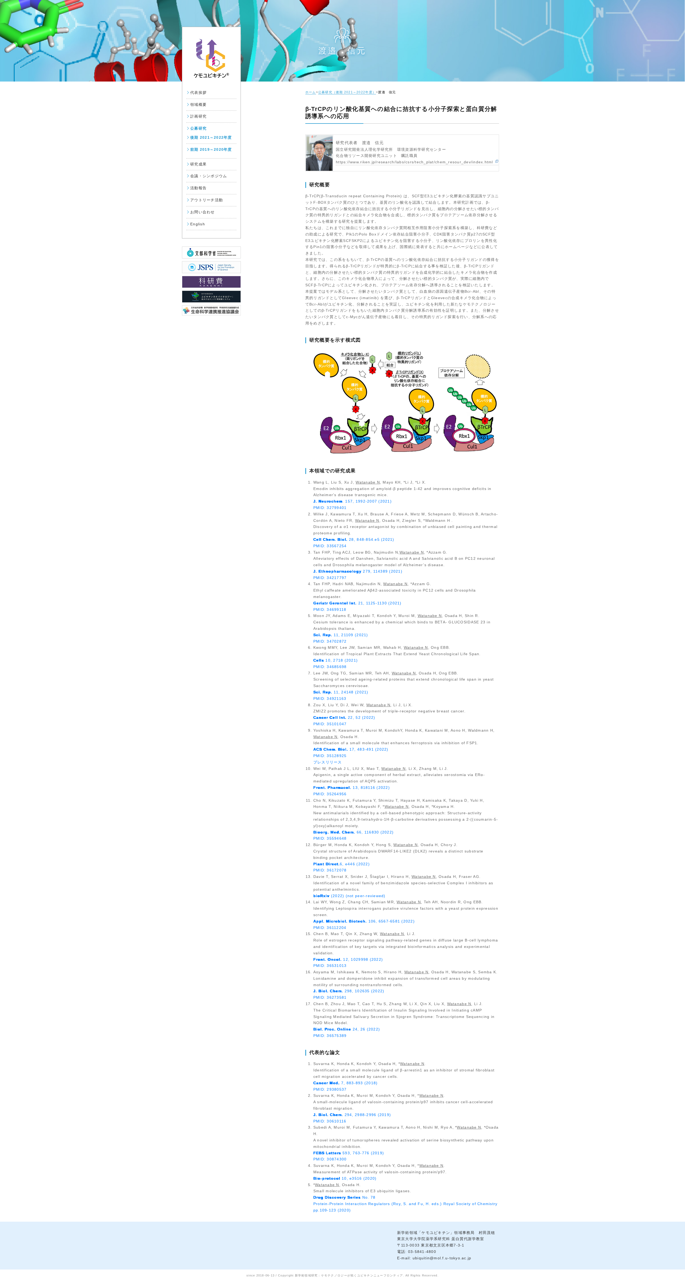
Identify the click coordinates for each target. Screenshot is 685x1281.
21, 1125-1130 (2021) (357, 603)
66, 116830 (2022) (353, 832)
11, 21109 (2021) (340, 635)
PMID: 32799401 (330, 508)
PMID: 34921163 (330, 698)
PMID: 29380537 (330, 1089)
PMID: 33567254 (330, 546)
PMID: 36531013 (330, 965)
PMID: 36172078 (330, 870)
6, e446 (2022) (341, 864)
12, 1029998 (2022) (348, 959)
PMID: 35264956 (330, 794)
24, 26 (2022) (346, 1029)
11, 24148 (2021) (340, 692)
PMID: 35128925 (330, 756)
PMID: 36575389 (330, 1035)
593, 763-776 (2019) (348, 1153)
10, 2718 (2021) (335, 660)
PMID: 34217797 (330, 578)
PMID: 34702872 (330, 641)
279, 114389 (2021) (357, 571)
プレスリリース (327, 762)
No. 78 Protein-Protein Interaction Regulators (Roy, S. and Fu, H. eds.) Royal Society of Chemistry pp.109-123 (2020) (405, 1203)
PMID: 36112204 (330, 927)
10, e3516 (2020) (345, 1178)
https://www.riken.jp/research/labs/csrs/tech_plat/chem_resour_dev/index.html (414, 162)
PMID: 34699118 (330, 609)
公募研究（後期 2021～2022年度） (347, 92)
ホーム (310, 92)
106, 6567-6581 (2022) (364, 921)
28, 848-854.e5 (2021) (353, 539)
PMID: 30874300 (330, 1159)
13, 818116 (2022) (351, 787)
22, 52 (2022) (344, 717)
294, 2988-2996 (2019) (352, 1115)
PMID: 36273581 (330, 997)
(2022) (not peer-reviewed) (349, 896)
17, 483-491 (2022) (351, 749)
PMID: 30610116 (330, 1121)
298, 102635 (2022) (349, 991)
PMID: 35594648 (330, 838)
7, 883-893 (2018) (345, 1083)
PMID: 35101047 (330, 724)
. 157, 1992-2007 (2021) (352, 501)
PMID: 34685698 (330, 667)
